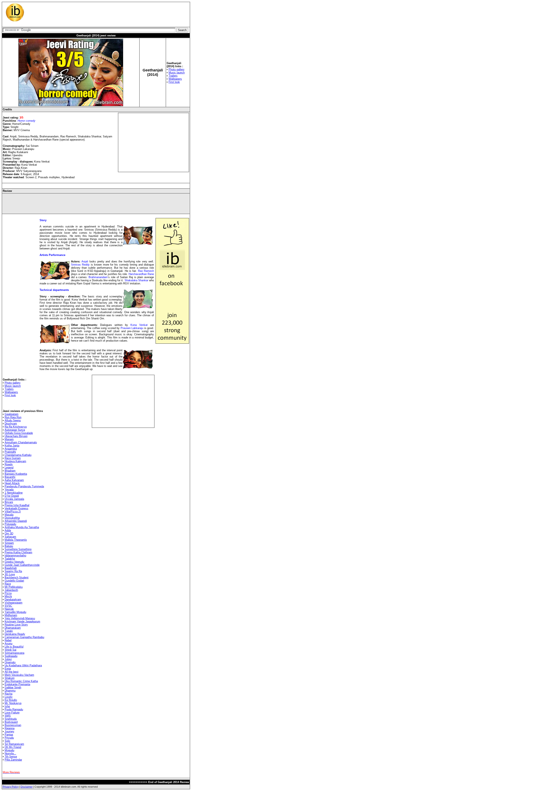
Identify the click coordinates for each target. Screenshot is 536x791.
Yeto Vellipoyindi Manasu (20, 618)
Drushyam (11, 423)
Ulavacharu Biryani (16, 436)
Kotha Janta (12, 445)
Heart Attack (12, 483)
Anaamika (11, 448)
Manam (9, 439)
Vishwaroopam (13, 602)
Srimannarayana (14, 652)
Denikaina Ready (15, 634)
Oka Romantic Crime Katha (21, 681)
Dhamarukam (13, 627)
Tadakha (10, 558)
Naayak (9, 608)
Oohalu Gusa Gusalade (19, 433)
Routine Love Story (16, 624)
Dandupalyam (13, 599)
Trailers (173, 75)
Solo (7, 740)
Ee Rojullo (11, 700)
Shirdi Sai (10, 649)
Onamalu (10, 662)
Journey (9, 731)
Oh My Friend (13, 747)
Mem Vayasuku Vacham (19, 674)
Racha (8, 693)
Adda (8, 530)
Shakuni (9, 678)
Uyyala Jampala (14, 499)
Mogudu (9, 750)
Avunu (8, 643)
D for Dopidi (12, 495)
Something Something (18, 549)
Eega (8, 668)
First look (174, 82)
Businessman (13, 725)
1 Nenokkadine (14, 492)
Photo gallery (176, 69)
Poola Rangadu (14, 709)
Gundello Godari (14, 580)
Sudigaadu (11, 656)
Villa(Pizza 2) (13, 511)
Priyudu (9, 737)
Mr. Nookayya (13, 703)
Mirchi (8, 596)
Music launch (177, 72)
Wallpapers (175, 78)
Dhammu (10, 690)
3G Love (10, 574)
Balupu (9, 546)
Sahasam (10, 536)
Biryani (9, 502)
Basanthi (10, 477)
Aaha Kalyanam (14, 480)
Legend (9, 467)
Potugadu (10, 524)
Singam (9, 543)
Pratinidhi (10, 451)
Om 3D (9, 533)
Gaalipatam (11, 414)
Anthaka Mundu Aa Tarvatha (22, 527)
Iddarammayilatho (15, 555)
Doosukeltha (12, 517)
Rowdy (9, 464)
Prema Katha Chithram (18, 552)
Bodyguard (11, 722)
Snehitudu (11, 718)
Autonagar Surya (15, 429)
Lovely (9, 696)
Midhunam (11, 615)
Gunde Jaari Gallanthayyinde (22, 564)
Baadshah (11, 568)
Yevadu (9, 489)
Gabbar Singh (13, 687)
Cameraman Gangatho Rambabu (24, 637)
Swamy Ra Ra (13, 571)
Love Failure (12, 712)
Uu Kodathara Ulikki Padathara (23, 665)
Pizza (8, 593)
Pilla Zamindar (13, 759)
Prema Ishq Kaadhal (17, 505)
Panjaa (9, 734)
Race (8, 583)
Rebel (8, 640)
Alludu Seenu (13, 420)
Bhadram (10, 470)
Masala (9, 514)
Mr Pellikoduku (14, 586)
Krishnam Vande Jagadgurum (22, 621)
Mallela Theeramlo (16, 539)
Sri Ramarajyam (14, 744)
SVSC (8, 605)
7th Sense (11, 756)
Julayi (8, 659)
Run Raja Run (13, 417)
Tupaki (9, 630)
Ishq (7, 706)
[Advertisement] (105, 12)
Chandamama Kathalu (18, 455)
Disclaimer (27, 786)
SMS (8, 715)
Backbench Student (16, 577)
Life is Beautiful (14, 646)
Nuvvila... (10, 753)
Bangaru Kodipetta (16, 473)
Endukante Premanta (17, 684)
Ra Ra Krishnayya (16, 426)
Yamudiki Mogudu (15, 612)
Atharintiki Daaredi (16, 521)
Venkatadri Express (16, 508)
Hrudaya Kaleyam (15, 461)
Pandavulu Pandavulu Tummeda (24, 486)
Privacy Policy (11, 786)
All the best (11, 671)
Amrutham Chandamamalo (21, 442)
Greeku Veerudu (14, 561)
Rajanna (9, 728)
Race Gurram (13, 458)
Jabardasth (11, 590)
